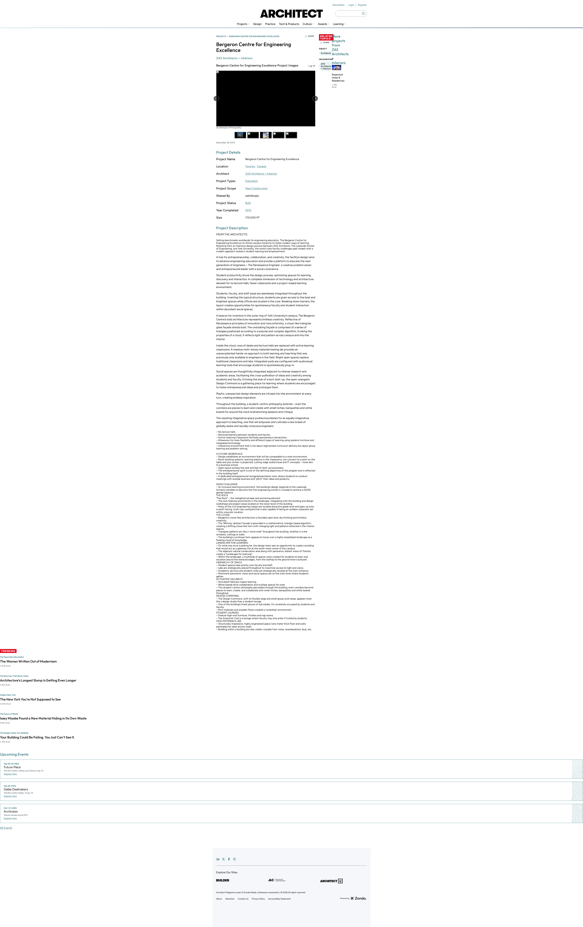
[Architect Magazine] (291, 13)
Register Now (10, 774)
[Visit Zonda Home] (353, 898)
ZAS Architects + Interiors (234, 58)
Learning (338, 24)
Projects (242, 24)
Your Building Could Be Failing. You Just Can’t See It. (37, 737)
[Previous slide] (216, 98)
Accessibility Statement (279, 899)
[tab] (240, 135)
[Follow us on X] (223, 859)
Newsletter (338, 4)
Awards (322, 24)
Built (248, 203)
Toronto (250, 166)
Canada (261, 166)
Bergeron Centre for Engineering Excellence (254, 36)
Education (251, 181)
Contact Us (243, 899)
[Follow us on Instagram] (234, 859)
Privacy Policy (258, 899)
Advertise (229, 899)
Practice (270, 24)
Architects (326, 53)
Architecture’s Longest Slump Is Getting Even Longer (38, 680)
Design (257, 24)
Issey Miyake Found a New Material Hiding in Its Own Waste (43, 718)
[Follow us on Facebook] (229, 859)
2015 (248, 210)
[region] (265, 100)
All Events (6, 828)
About (219, 899)
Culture (307, 24)
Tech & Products (289, 24)
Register (362, 4)
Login (351, 4)
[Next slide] (315, 98)
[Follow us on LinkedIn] (218, 859)
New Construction (256, 188)
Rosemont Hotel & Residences (338, 77)
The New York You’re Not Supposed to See (30, 699)
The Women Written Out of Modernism (28, 661)
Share (311, 36)
